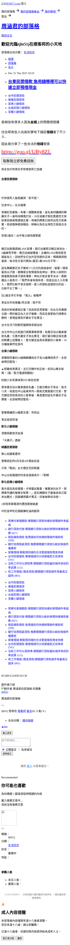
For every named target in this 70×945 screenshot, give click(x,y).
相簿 (11, 59)
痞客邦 (22, 711)
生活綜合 (29, 52)
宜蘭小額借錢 (16, 111)
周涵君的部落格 (20, 26)
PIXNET (16, 894)
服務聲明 (36, 898)
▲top (4, 726)
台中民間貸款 (16, 95)
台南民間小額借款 (19, 107)
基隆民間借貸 (16, 99)
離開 (19, 938)
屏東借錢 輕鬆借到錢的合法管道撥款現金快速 (35, 552)
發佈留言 (7, 753)
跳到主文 (6, 35)
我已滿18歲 (8, 938)
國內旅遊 (27, 720)
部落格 (12, 63)
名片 (11, 67)
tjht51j (4, 692)
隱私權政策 (60, 894)
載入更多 (7, 733)
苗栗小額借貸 (16, 103)
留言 (29, 711)
